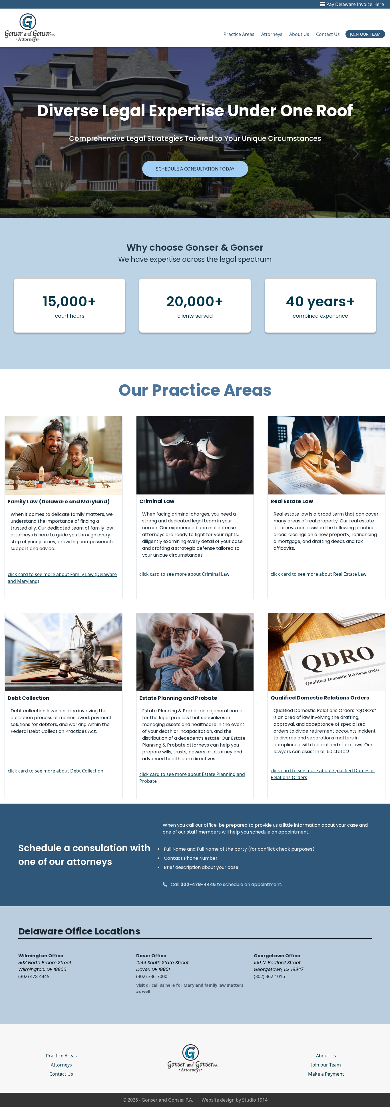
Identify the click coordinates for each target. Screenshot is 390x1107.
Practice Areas (239, 34)
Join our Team (326, 1065)
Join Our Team (365, 34)
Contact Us (328, 34)
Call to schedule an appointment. (226, 884)
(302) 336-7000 (151, 976)
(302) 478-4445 (33, 976)
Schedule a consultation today (195, 169)
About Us (299, 34)
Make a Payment (326, 1074)
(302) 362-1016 (269, 976)
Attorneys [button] (271, 34)
